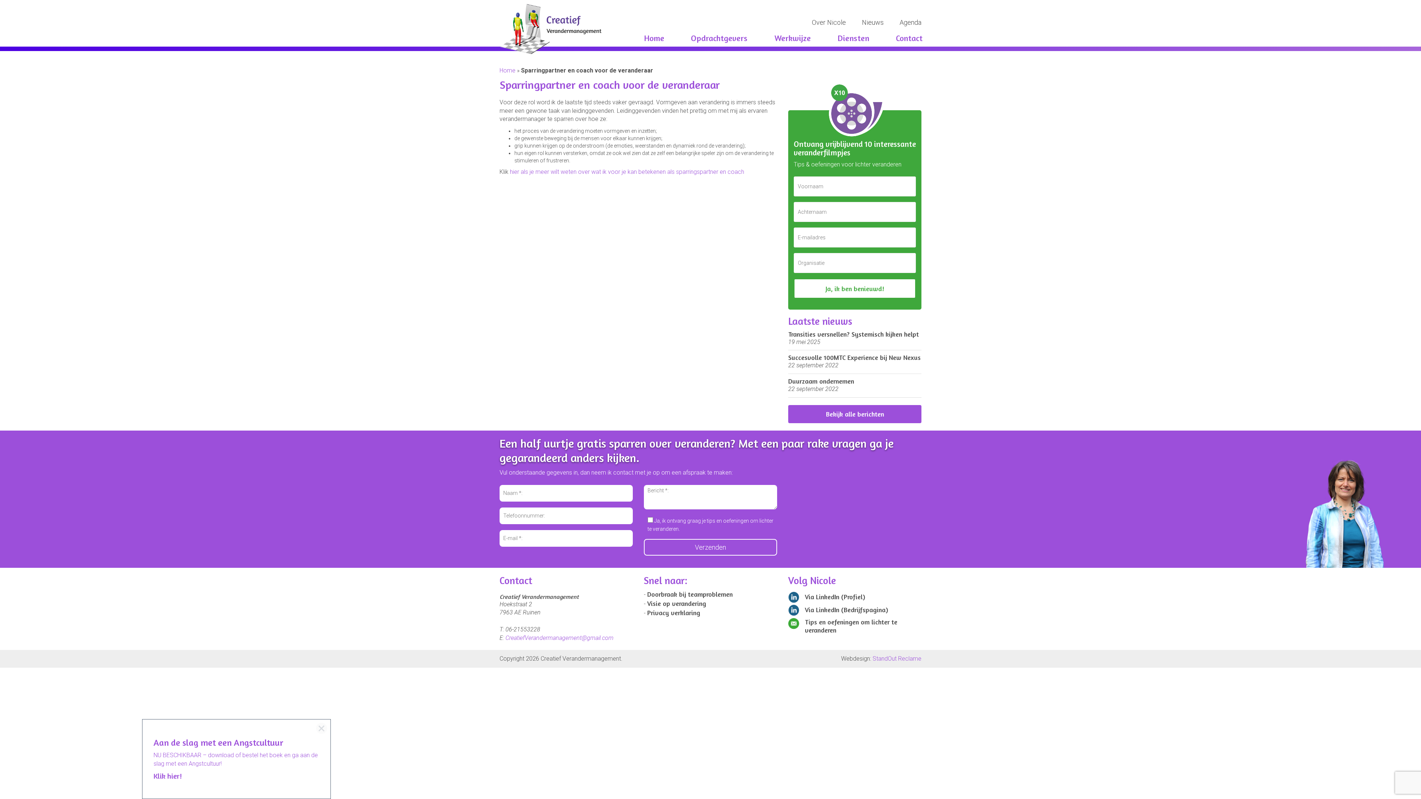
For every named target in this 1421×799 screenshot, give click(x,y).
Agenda (910, 22)
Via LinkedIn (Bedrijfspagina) (845, 610)
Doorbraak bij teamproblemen (690, 594)
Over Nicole (829, 22)
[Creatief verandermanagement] (602, 29)
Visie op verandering (676, 603)
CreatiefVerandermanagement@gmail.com (559, 637)
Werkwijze (793, 38)
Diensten (853, 38)
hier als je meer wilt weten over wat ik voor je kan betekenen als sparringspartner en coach (627, 171)
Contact (909, 38)
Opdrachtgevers (719, 38)
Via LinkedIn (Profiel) (834, 597)
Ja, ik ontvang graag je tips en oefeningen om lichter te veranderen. (710, 525)
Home (654, 38)
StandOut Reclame (897, 658)
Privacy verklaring (673, 612)
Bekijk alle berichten (855, 414)
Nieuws (873, 22)
